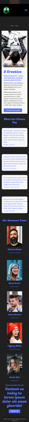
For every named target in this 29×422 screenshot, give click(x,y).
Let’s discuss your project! (13, 110)
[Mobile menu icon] (26, 10)
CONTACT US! (14, 411)
